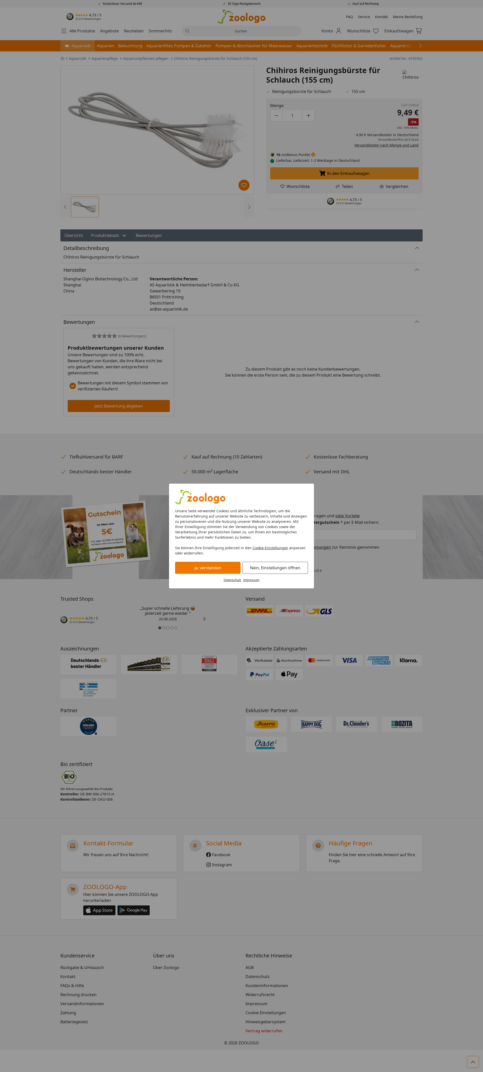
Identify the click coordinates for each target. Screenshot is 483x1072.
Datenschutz (232, 580)
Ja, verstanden (207, 568)
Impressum (251, 580)
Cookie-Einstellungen (270, 547)
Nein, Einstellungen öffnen (275, 568)
